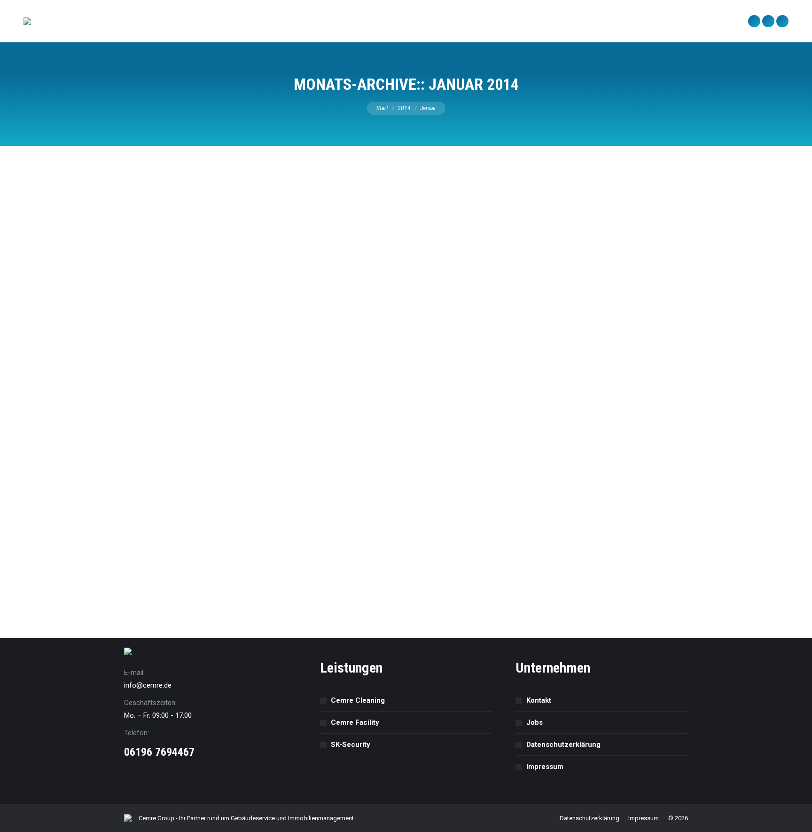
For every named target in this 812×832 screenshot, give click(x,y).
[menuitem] (65, 21)
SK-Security (350, 744)
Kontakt (538, 700)
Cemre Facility (355, 722)
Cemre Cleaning (358, 700)
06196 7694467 (159, 752)
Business (160, 555)
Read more (164, 591)
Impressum (544, 766)
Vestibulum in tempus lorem (202, 540)
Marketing (189, 555)
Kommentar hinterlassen (242, 555)
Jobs (534, 722)
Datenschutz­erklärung (563, 744)
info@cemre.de (148, 685)
